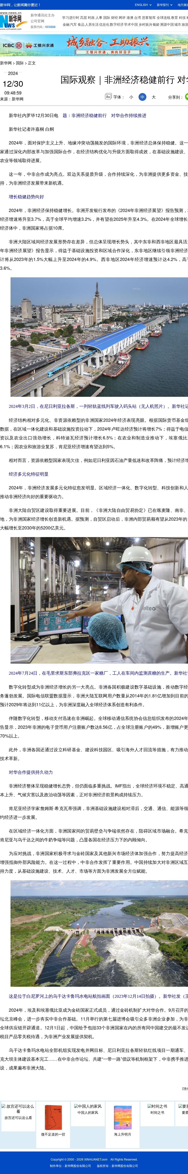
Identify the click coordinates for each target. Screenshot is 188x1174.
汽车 (73, 24)
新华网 (6, 63)
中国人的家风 (88, 1112)
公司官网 (37, 21)
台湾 (137, 17)
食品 (81, 24)
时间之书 (157, 1112)
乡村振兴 (145, 24)
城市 (177, 24)
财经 (114, 17)
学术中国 (131, 24)
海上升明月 (122, 1134)
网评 (122, 17)
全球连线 (163, 17)
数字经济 (117, 24)
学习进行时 (70, 17)
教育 (174, 17)
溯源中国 (167, 24)
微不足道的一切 (53, 1134)
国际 (106, 17)
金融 (66, 24)
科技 (182, 17)
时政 (91, 17)
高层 (83, 17)
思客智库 (149, 17)
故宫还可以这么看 (18, 1117)
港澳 (130, 17)
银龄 (156, 24)
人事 (98, 17)
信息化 (104, 24)
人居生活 (92, 24)
